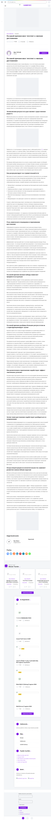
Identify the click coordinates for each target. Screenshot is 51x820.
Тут (42, 149)
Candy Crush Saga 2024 (22, 762)
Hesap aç (21, 812)
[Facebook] (8, 554)
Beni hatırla (22, 804)
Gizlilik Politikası (24, 744)
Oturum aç (23, 807)
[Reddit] (14, 554)
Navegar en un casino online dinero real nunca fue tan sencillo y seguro (12, 582)
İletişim (21, 737)
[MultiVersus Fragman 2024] (27, 698)
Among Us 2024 (20, 757)
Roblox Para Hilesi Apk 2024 (23, 755)
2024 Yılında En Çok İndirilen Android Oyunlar (26, 758)
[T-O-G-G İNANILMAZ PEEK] (27, 609)
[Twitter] (11, 554)
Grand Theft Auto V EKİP (23, 639)
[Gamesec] (27, 6)
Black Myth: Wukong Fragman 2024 (26, 684)
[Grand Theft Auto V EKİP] (27, 631)
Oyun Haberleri (10, 33)
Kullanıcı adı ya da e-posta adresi (25, 793)
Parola (20, 799)
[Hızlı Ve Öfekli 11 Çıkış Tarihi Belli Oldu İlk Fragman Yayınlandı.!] (27, 652)
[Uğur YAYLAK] (9, 53)
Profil (21, 810)
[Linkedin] (17, 554)
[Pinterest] (20, 554)
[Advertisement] (28, 18)
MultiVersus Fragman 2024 (24, 706)
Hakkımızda (22, 741)
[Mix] (26, 554)
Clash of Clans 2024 (21, 760)
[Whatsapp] (29, 554)
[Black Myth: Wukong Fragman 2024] (27, 676)
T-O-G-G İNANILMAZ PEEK (23, 618)
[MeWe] (23, 554)
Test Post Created (27, 580)
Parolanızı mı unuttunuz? (25, 814)
